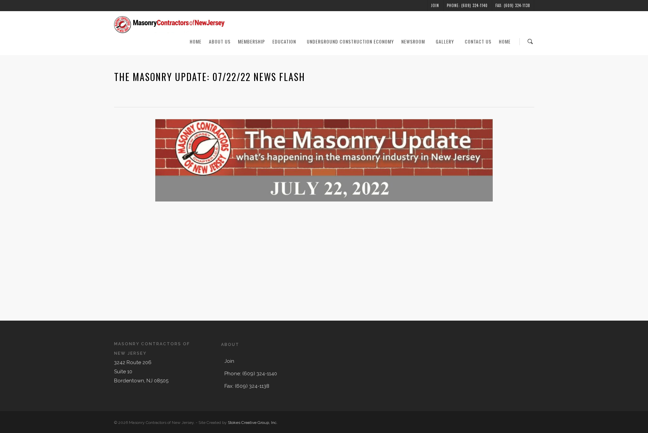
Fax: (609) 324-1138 (512, 5)
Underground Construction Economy (350, 41)
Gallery (445, 41)
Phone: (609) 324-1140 (467, 5)
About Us (220, 41)
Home (195, 41)
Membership (251, 41)
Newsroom (413, 41)
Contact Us (478, 41)
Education (284, 41)
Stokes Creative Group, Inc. (252, 422)
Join (435, 5)
